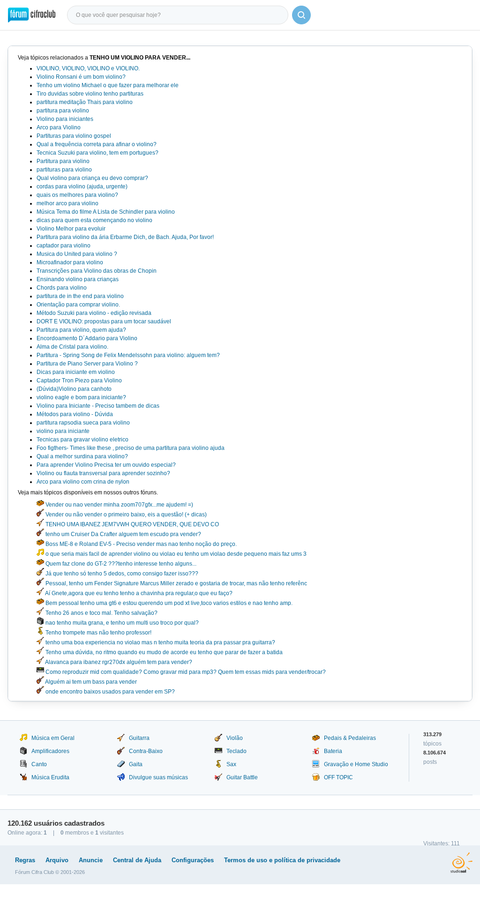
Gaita (135, 764)
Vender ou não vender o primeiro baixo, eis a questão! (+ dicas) (125, 514)
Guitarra (139, 738)
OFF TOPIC (338, 777)
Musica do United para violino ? (77, 254)
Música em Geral (53, 738)
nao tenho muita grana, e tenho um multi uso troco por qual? (121, 622)
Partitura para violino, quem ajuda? (81, 330)
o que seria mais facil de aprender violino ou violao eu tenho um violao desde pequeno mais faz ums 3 (175, 554)
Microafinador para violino (70, 262)
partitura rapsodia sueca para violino (83, 422)
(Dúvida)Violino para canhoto (74, 389)
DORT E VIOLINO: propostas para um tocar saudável (104, 321)
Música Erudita (50, 777)
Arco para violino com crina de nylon (83, 481)
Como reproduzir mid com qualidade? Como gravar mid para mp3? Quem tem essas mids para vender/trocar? (185, 672)
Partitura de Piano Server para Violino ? (87, 363)
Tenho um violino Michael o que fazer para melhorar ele (108, 85)
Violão (234, 738)
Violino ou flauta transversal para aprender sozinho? (103, 473)
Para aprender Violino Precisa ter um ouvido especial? (106, 465)
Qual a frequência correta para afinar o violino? (97, 144)
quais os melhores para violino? (77, 195)
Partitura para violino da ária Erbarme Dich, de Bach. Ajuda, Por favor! (125, 237)
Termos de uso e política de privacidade (282, 860)
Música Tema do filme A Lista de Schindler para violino (106, 212)
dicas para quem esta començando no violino (94, 220)
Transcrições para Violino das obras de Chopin (97, 271)
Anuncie (91, 860)
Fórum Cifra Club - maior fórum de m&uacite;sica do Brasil (32, 14)
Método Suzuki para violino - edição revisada (94, 313)
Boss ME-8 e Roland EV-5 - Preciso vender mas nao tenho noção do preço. (140, 544)
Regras (25, 860)
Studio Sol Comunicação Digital (461, 862)
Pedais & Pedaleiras (350, 738)
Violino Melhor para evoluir (71, 228)
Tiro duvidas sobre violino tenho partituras (90, 93)
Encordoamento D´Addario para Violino (87, 338)
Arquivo (56, 860)
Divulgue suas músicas (158, 777)
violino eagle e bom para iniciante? (81, 397)
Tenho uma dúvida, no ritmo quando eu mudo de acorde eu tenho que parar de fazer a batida (163, 652)
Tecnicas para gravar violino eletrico (82, 439)
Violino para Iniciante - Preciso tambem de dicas (98, 406)
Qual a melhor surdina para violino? (82, 456)
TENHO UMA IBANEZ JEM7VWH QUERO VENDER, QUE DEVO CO (131, 524)
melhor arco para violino (67, 203)
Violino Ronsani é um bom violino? (81, 77)
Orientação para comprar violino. (78, 304)
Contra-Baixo (146, 751)
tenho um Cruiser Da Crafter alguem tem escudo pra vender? (122, 534)
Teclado (236, 751)
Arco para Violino (59, 127)
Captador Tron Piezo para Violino (79, 380)
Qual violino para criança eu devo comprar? (92, 178)
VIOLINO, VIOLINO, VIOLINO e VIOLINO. (88, 68)
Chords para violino (62, 287)
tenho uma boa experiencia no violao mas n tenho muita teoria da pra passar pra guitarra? (159, 642)
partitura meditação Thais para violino (85, 102)
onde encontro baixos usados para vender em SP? (109, 691)
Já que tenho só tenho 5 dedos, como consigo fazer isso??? (121, 573)
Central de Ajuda (137, 860)
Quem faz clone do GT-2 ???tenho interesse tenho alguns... (120, 563)
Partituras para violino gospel (74, 136)
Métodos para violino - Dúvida (75, 414)
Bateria (333, 751)
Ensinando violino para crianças (78, 279)
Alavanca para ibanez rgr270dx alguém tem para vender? (118, 662)
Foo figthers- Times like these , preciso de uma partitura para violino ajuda (131, 448)
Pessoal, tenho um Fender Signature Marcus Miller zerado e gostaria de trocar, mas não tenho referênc (175, 583)
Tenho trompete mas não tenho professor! (97, 632)
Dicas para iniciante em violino (76, 372)
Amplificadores (50, 751)
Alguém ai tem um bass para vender (90, 682)
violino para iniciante (63, 431)
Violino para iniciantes (65, 119)
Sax (231, 764)
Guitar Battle (242, 777)
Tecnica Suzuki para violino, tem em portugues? (97, 152)
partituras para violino (64, 169)
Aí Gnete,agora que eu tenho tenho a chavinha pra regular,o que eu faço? (138, 593)
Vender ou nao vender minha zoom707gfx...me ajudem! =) (118, 504)
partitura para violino (63, 110)
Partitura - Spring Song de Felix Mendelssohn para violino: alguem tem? (128, 355)
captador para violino (63, 245)
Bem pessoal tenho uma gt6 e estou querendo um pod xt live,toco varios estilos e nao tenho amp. (168, 603)
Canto (39, 764)
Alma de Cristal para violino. (72, 346)
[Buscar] (301, 15)
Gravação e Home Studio (356, 764)
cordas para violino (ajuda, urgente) (82, 186)
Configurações (193, 860)
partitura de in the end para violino (80, 296)
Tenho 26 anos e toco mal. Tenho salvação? (101, 613)
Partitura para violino (63, 161)
